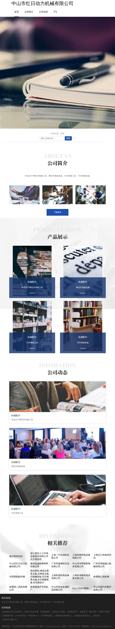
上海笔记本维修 (58, 612)
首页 (16, 12)
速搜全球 (83, 612)
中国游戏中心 (33, 616)
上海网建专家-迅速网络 (11, 612)
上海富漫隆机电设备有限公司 (81, 576)
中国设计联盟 (104, 612)
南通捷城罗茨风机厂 (39, 588)
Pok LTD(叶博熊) (80, 588)
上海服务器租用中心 (63, 616)
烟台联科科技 (16, 556)
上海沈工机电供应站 (102, 556)
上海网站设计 (72, 612)
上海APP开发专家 (31, 612)
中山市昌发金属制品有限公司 (60, 588)
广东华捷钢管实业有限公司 (60, 565)
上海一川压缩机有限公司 (60, 556)
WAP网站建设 (47, 616)
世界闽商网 (45, 612)
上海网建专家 (7, 616)
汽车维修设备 (59, 602)
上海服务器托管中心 (82, 616)
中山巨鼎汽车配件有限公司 (102, 588)
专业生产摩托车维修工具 (12, 602)
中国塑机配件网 (17, 576)
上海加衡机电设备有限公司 (81, 556)
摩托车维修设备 (31, 602)
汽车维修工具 (45, 602)
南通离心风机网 (101, 576)
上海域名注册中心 (9, 620)
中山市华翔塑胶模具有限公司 (81, 565)
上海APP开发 (20, 616)
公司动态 (43, 12)
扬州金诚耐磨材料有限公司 (39, 565)
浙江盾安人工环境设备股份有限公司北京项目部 (39, 556)
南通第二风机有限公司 (18, 588)
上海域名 (96, 616)
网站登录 (93, 612)
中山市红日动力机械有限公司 (18, 565)
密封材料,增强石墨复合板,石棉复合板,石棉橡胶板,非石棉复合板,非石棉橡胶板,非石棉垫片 (39, 577)
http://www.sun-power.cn (101, 626)
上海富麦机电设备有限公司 (60, 576)
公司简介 (28, 12)
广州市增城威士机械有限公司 (102, 565)
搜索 (68, 138)
